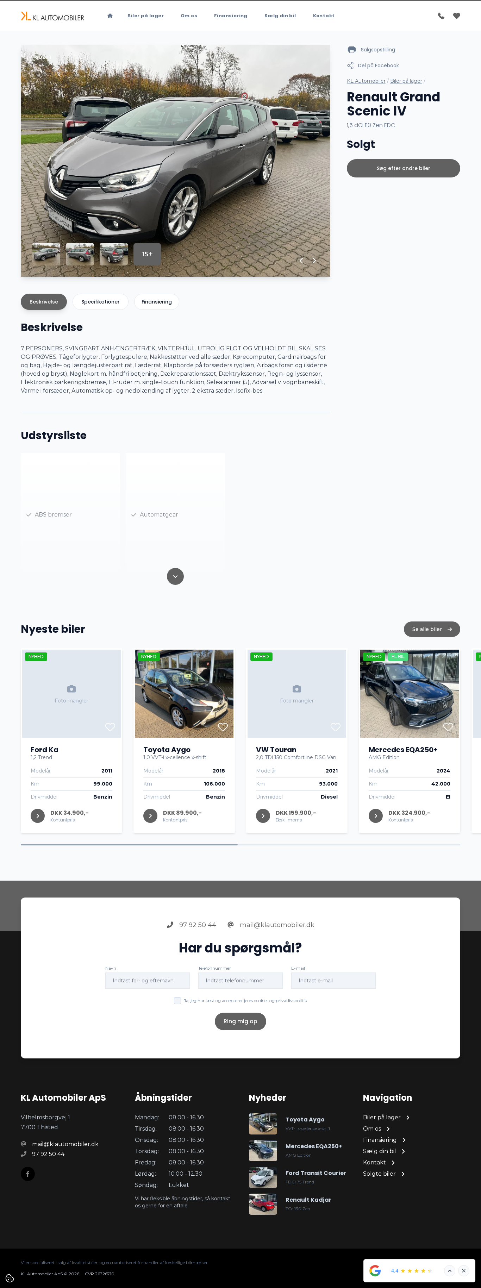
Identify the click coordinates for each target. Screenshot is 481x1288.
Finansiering (231, 15)
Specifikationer (100, 301)
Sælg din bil (280, 15)
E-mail (298, 968)
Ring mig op (240, 1021)
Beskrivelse (44, 301)
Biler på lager (145, 15)
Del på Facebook (378, 65)
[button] (302, 260)
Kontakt (324, 15)
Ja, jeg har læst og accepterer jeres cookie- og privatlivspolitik (245, 1000)
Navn (110, 968)
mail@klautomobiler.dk (276, 925)
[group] (175, 161)
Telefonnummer (214, 968)
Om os (189, 15)
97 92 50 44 (196, 925)
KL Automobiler (366, 81)
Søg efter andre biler (403, 168)
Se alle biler (427, 629)
